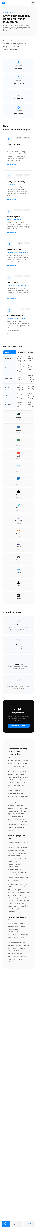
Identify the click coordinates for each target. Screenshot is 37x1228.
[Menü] (33, 3)
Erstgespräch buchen (17, 726)
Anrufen (18, 1224)
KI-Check (31, 1224)
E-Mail (6, 1224)
